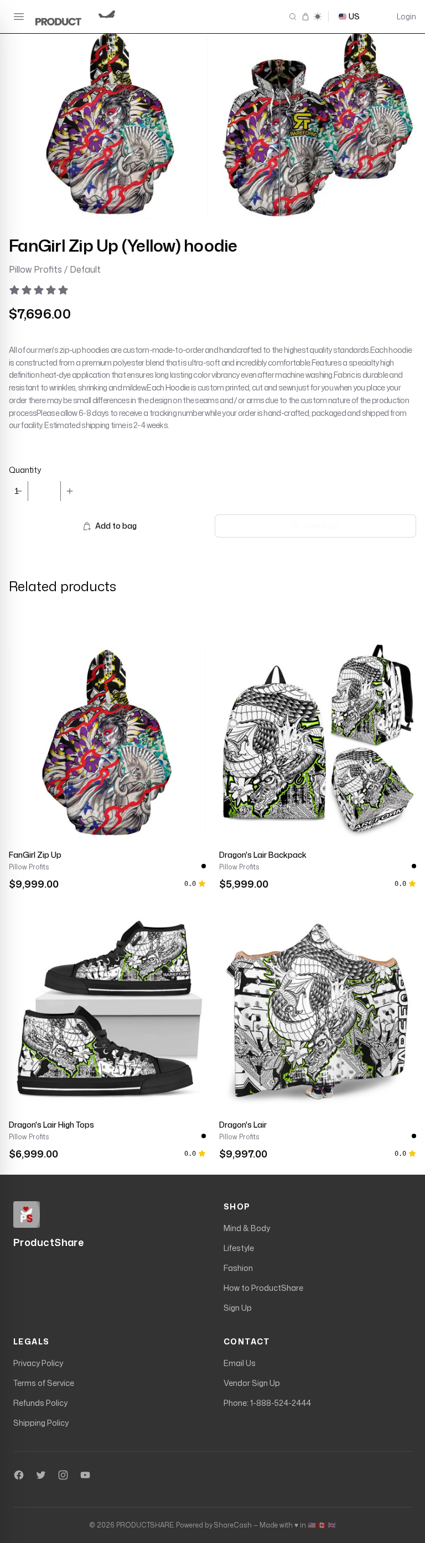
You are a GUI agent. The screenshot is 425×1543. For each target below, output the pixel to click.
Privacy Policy (38, 1363)
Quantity (25, 470)
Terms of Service (43, 1383)
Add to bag (116, 525)
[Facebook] (18, 1475)
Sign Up (238, 1307)
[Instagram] (63, 1475)
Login (406, 16)
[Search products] (293, 16)
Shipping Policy (41, 1422)
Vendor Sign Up (252, 1383)
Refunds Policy (40, 1403)
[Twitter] (40, 1475)
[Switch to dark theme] (318, 16)
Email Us (240, 1363)
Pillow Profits (29, 867)
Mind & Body (247, 1228)
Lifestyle (239, 1248)
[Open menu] (19, 17)
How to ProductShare (263, 1288)
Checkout (321, 525)
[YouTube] (85, 1475)
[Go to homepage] (79, 16)
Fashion (238, 1268)
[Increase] (69, 491)
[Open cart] (305, 16)
